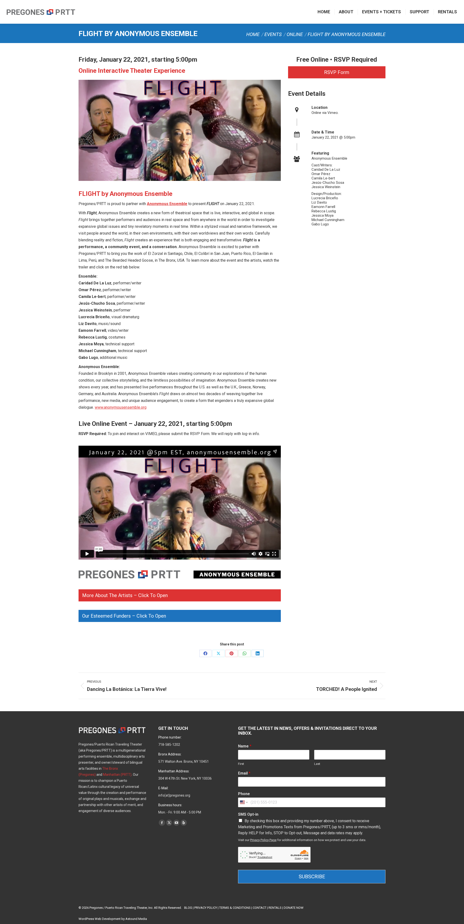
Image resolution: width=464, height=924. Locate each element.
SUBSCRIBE (312, 877)
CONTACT (259, 907)
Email (244, 773)
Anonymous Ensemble (167, 203)
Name (244, 746)
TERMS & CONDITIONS (235, 907)
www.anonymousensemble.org (120, 407)
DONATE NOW (294, 907)
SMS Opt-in (248, 814)
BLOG (188, 907)
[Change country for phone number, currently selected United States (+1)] (243, 802)
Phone (244, 793)
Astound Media (136, 919)
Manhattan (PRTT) (117, 774)
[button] (180, 595)
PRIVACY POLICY (205, 907)
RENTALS (275, 907)
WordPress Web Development (100, 919)
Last (317, 764)
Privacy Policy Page (263, 840)
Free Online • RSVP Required (336, 59)
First (241, 764)
